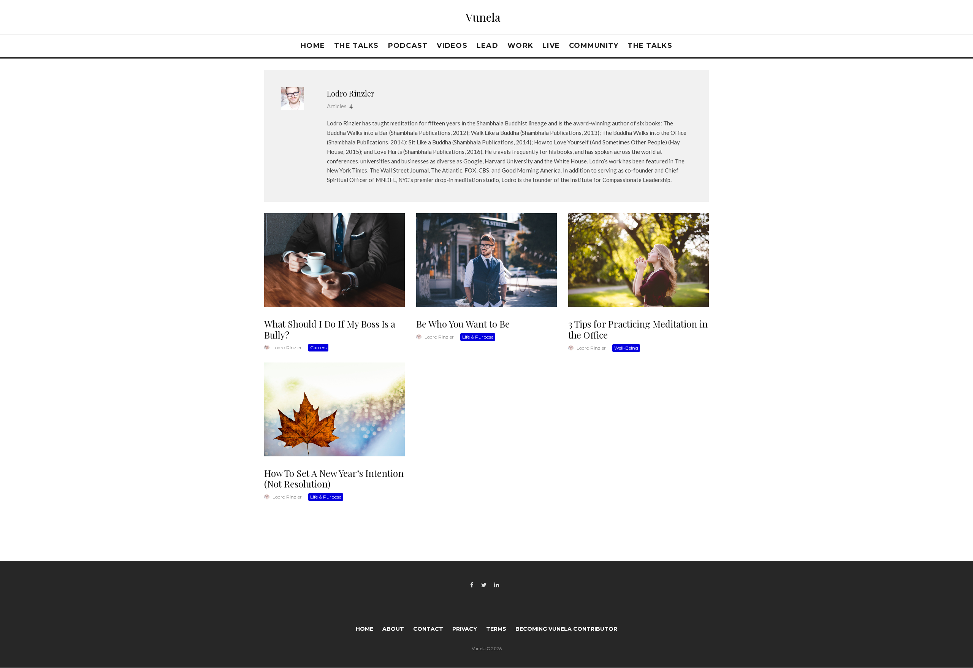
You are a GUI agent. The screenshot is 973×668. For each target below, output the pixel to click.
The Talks (356, 45)
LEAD (487, 45)
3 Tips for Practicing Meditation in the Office (638, 329)
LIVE (551, 45)
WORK (520, 45)
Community (593, 45)
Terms (496, 628)
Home (313, 45)
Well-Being (626, 348)
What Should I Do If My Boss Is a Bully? (329, 329)
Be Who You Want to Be (463, 323)
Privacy (464, 628)
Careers (318, 347)
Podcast (408, 45)
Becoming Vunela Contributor (566, 628)
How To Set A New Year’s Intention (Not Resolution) (334, 479)
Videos (452, 45)
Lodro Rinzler (350, 93)
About (393, 628)
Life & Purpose (477, 337)
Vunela (483, 17)
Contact (428, 628)
